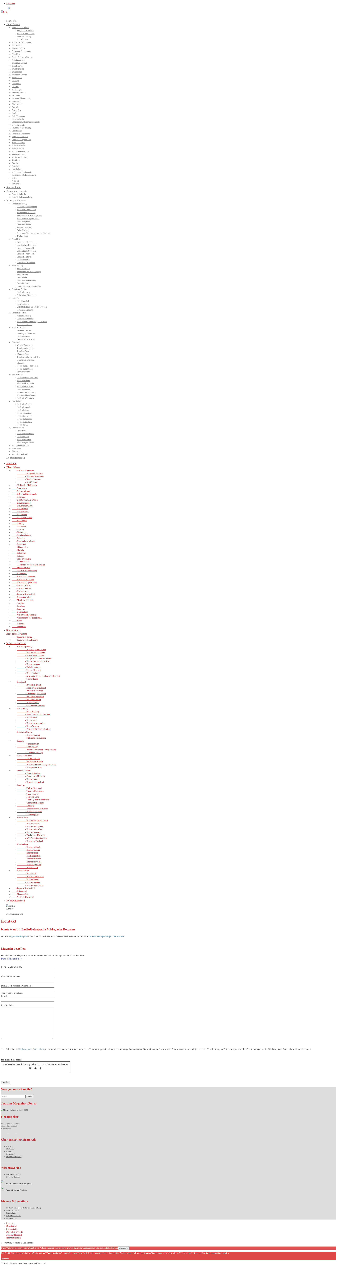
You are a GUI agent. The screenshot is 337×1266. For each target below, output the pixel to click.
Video (14, 178)
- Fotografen (19, 553)
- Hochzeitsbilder (28, 823)
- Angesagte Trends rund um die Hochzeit (38, 676)
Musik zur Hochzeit (20, 157)
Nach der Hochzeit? (20, 454)
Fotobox (15, 113)
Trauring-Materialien (25, 348)
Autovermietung (18, 48)
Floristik (15, 107)
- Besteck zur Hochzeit (30, 782)
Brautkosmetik (18, 69)
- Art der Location (28, 758)
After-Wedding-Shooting (27, 395)
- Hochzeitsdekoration (30, 876)
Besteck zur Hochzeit (26, 339)
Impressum (10, 1154)
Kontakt (9, 1146)
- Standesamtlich (28, 744)
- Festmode (18, 538)
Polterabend (16, 448)
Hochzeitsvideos (24, 389)
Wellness (15, 181)
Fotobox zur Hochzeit (26, 392)
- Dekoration (19, 526)
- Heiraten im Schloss (30, 761)
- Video (17, 621)
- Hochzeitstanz (27, 853)
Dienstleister (13, 24)
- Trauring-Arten (28, 794)
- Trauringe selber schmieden (33, 800)
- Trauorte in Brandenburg (25, 640)
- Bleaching (18, 497)
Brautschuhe (17, 77)
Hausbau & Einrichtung (21, 128)
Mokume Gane (23, 354)
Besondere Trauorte (16, 190)
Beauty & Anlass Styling (22, 57)
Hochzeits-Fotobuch (25, 398)
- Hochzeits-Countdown (31, 652)
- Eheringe (25, 806)
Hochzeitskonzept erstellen (28, 218)
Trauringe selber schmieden (28, 357)
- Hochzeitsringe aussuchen (32, 809)
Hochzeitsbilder (23, 380)
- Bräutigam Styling (22, 506)
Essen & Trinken (24, 330)
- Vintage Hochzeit (29, 670)
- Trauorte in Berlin (22, 637)
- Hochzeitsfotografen (30, 826)
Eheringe (20, 363)
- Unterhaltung (20, 612)
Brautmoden (17, 72)
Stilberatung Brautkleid (26, 251)
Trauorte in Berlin (19, 194)
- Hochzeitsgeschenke (30, 885)
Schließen (5, 1258)
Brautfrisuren (17, 66)
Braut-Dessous (23, 283)
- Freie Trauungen (21, 559)
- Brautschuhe (19, 520)
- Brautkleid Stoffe (29, 699)
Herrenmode (17, 131)
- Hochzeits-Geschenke (23, 576)
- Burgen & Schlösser (30, 473)
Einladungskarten (24, 224)
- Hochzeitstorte (20, 591)
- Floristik (18, 550)
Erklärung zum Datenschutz (31, 1049)
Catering (15, 81)
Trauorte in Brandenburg (22, 197)
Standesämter (13, 187)
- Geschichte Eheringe (30, 803)
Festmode (16, 95)
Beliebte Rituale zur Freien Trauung (32, 307)
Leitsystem (10, 3)
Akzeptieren (123, 1248)
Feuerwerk (16, 101)
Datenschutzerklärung (14, 1157)
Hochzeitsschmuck (25, 369)
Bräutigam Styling (19, 63)
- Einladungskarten (29, 667)
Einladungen (17, 89)
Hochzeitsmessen (15, 457)
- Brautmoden (19, 514)
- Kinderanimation (21, 597)
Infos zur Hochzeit (16, 200)
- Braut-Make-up (28, 711)
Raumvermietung (24, 36)
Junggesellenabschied (20, 151)
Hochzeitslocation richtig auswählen (32, 321)
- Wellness (18, 624)
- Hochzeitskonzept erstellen (33, 661)
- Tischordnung (27, 679)
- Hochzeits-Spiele (29, 847)
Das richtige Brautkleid (26, 245)
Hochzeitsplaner (23, 221)
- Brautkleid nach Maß (30, 697)
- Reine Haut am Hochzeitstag (33, 714)
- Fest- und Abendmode (23, 541)
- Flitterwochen (20, 547)
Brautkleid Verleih (19, 75)
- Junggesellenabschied (23, 594)
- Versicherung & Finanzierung (26, 618)
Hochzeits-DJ (22, 425)
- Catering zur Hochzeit (31, 776)
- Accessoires (19, 488)
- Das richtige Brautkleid (31, 688)
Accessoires (16, 45)
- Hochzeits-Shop (21, 585)
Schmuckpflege (23, 372)
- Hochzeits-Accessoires (31, 723)
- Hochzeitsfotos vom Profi (32, 820)
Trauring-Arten (23, 351)
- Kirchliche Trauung (30, 752)
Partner (9, 1152)
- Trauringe (18, 609)
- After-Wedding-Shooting (32, 838)
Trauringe (16, 166)
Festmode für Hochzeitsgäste (29, 286)
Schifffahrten (22, 39)
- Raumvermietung (29, 479)
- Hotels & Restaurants (30, 476)
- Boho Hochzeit (28, 673)
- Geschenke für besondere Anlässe (28, 565)
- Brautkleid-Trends (29, 685)
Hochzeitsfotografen (25, 383)
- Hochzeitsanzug (28, 735)
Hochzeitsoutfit (23, 260)
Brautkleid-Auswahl (25, 248)
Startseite (11, 20)
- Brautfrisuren (20, 509)
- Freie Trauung (27, 747)
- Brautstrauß (26, 873)
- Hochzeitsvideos (28, 832)
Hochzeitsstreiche (24, 416)
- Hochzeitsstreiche (29, 859)
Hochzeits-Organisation (21, 140)
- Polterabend (19, 891)
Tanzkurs (15, 163)
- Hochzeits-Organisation (24, 582)
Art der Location (24, 316)
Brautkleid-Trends (24, 242)
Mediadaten (10, 1149)
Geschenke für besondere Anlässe (26, 122)
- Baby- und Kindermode (24, 494)
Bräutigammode (18, 60)
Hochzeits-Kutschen (20, 136)
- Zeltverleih (19, 626)
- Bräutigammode (21, 503)
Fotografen (16, 110)
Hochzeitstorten (23, 336)
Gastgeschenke (18, 119)
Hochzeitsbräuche (24, 419)
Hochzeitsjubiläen (24, 422)
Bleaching (16, 54)
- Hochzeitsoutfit (28, 702)
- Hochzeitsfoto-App (29, 829)
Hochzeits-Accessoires (26, 280)
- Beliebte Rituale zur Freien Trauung (36, 750)
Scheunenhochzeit (24, 324)
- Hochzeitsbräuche (29, 862)
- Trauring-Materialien (30, 791)
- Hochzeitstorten (28, 779)
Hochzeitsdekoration (25, 433)
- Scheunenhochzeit (29, 767)
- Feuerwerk (19, 544)
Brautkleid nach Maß (25, 254)
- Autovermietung (21, 491)
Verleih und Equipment (21, 172)
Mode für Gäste (18, 125)
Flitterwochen (17, 104)
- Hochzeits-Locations (23, 470)
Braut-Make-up (23, 268)
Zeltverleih (16, 184)
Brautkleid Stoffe (24, 257)
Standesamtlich (23, 301)
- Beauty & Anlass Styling (25, 500)
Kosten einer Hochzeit (26, 212)
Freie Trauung (23, 304)
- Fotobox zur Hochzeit (31, 835)
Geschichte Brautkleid (26, 262)
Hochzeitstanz (23, 410)
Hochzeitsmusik (23, 407)
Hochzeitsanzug (23, 292)
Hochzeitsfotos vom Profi (27, 378)
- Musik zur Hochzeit (22, 600)
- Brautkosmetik (20, 512)
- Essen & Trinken (28, 773)
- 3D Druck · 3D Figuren (24, 485)
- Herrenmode (19, 573)
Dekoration (16, 83)
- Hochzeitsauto (27, 879)
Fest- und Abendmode (21, 98)
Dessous (15, 86)
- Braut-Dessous (28, 726)
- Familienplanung (21, 535)
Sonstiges (15, 160)
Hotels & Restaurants (25, 33)
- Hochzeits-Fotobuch (30, 841)
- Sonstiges (18, 603)
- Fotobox (18, 556)
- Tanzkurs (18, 606)
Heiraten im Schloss (25, 319)
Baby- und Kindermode (21, 51)
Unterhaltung (17, 169)
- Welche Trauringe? (29, 788)
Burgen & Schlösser (25, 30)
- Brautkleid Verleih (22, 517)
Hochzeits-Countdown (26, 209)
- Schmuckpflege (28, 814)
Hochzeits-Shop (18, 142)
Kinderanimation (19, 154)
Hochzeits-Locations (20, 27)
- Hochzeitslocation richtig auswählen (36, 764)
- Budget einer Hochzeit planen (34, 658)
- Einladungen (20, 532)
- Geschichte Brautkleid (31, 705)
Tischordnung (22, 236)
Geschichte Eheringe (25, 360)
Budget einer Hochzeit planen (29, 215)
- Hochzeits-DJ (27, 867)
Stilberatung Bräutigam (26, 295)
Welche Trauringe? (25, 345)
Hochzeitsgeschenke (25, 442)
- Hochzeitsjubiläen (29, 865)
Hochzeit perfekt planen (27, 207)
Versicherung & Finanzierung (24, 175)
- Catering (18, 523)
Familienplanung (19, 92)
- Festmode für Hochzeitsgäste (33, 729)
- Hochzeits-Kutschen (23, 579)
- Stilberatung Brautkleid (31, 694)
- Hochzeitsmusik (28, 850)
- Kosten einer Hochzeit (31, 655)
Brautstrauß (21, 431)
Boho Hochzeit (23, 230)
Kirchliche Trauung (25, 310)
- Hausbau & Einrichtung (24, 571)
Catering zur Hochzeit (26, 333)
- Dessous (18, 529)
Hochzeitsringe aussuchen (27, 366)
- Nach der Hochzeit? (23, 897)
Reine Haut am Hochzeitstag (29, 271)
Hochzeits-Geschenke (21, 134)
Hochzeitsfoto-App (25, 386)
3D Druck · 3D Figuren (21, 42)
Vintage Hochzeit (24, 227)
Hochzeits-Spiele (24, 404)
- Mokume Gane (28, 797)
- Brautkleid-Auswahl (30, 691)
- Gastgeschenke (20, 562)
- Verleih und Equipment (24, 615)
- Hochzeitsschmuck (29, 811)
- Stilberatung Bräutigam (31, 738)
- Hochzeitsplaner (28, 664)
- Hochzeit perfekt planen (31, 649)
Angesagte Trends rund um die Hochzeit (33, 233)
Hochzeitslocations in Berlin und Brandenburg (23, 1208)
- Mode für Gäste (21, 568)
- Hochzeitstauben (21, 588)
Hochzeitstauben (18, 145)
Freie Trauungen (18, 116)
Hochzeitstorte (18, 148)
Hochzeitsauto (23, 437)
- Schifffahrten (27, 482)
